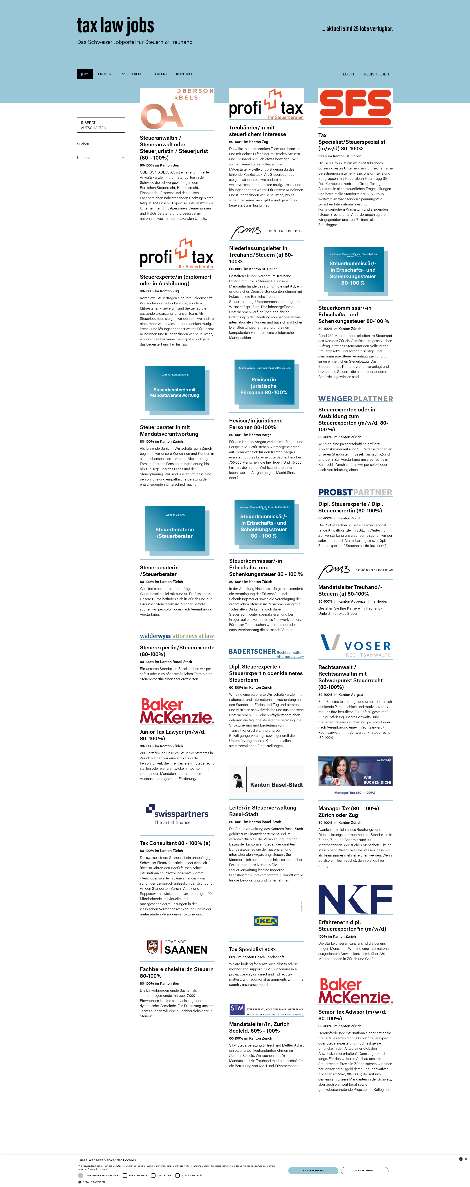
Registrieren (376, 74)
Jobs (85, 73)
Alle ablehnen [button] (364, 1170)
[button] (101, 157)
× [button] (465, 1159)
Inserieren (130, 73)
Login (348, 74)
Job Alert (158, 73)
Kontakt (184, 73)
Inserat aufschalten (93, 125)
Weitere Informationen (122, 1169)
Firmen (104, 73)
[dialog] (235, 1171)
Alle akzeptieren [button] (313, 1170)
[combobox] (461, 1159)
